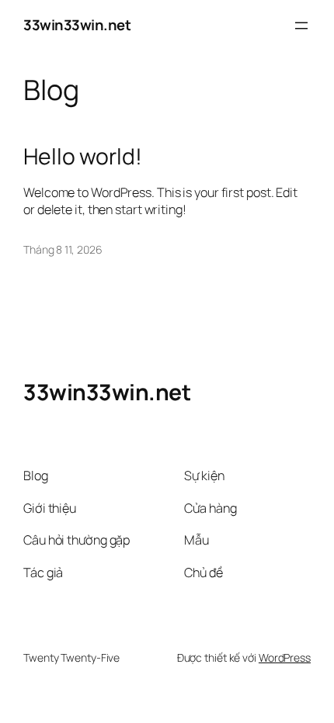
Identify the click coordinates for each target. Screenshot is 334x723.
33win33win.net (76, 25)
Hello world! (82, 156)
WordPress (285, 657)
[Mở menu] (301, 25)
